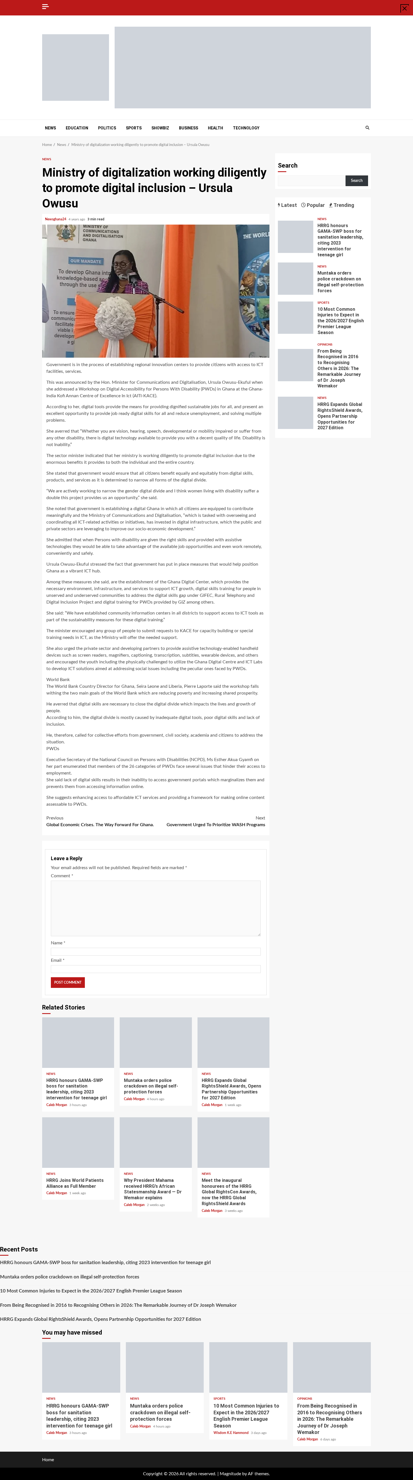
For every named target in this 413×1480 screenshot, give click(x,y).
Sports (134, 128)
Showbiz (160, 128)
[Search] (367, 128)
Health (215, 128)
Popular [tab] (315, 205)
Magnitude (230, 1474)
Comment (62, 876)
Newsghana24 (56, 219)
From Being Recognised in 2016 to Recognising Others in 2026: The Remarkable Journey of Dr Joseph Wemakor (295, 365)
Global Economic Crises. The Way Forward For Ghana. (100, 821)
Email (58, 960)
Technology (246, 128)
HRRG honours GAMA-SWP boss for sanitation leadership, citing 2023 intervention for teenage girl (78, 1042)
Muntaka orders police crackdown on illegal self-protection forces (156, 1042)
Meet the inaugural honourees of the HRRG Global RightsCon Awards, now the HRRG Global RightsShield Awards (233, 1142)
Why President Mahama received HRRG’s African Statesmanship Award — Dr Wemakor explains (156, 1142)
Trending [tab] (343, 205)
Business (188, 128)
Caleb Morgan (57, 1105)
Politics (107, 128)
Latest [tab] (288, 205)
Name (58, 943)
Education (77, 128)
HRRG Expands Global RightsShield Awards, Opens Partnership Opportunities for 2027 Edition (233, 1042)
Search (288, 165)
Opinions (324, 344)
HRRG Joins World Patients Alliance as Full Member (78, 1142)
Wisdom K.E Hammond (231, 1433)
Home (48, 1460)
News (50, 128)
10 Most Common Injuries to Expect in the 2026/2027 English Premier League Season (295, 318)
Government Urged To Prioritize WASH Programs (216, 821)
